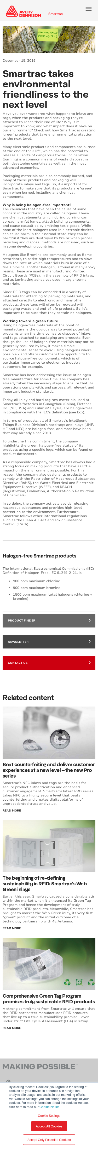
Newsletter (18, 642)
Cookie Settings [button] (49, 1115)
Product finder (21, 621)
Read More (12, 811)
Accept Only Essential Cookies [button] (49, 1139)
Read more (12, 1028)
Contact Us (18, 663)
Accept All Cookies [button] (49, 1126)
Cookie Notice (49, 1106)
